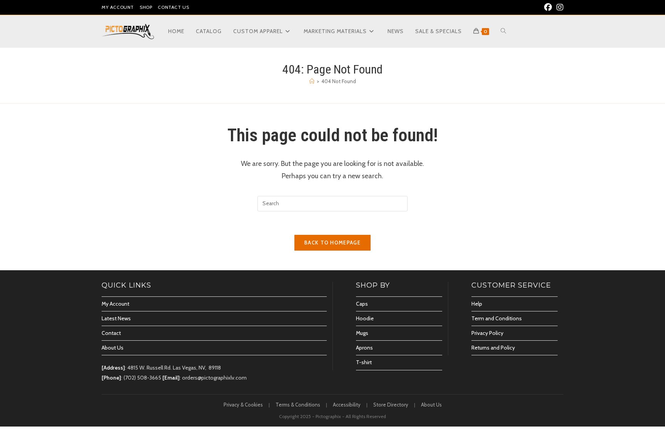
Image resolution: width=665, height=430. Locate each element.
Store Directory (390, 405)
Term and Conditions (496, 318)
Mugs (362, 333)
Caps (362, 303)
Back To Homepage (332, 242)
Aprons (364, 347)
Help (476, 303)
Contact (111, 333)
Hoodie (365, 318)
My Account (118, 7)
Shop (146, 7)
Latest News (116, 318)
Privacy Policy (487, 333)
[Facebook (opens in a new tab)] (548, 7)
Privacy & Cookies (243, 405)
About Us (113, 347)
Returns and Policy (493, 347)
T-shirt (364, 362)
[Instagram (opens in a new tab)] (558, 7)
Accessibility (347, 405)
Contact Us (173, 7)
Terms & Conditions (298, 405)
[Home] (311, 81)
